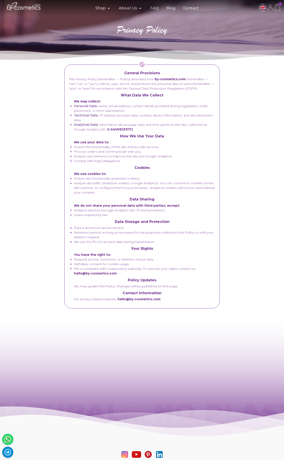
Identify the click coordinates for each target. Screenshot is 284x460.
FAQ (154, 8)
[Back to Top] (278, 454)
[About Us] (139, 8)
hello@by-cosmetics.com (95, 273)
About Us (128, 8)
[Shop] (108, 8)
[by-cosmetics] (23, 8)
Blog (171, 8)
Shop (100, 8)
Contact (191, 8)
